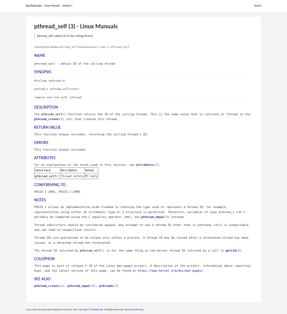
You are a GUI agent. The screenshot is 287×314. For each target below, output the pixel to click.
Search (257, 5)
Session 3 (67, 5)
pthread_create (46, 119)
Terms (128, 309)
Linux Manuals (52, 5)
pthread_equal (152, 217)
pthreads (106, 285)
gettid (231, 250)
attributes (145, 164)
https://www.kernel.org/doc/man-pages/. (171, 270)
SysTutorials (34, 5)
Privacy (140, 309)
